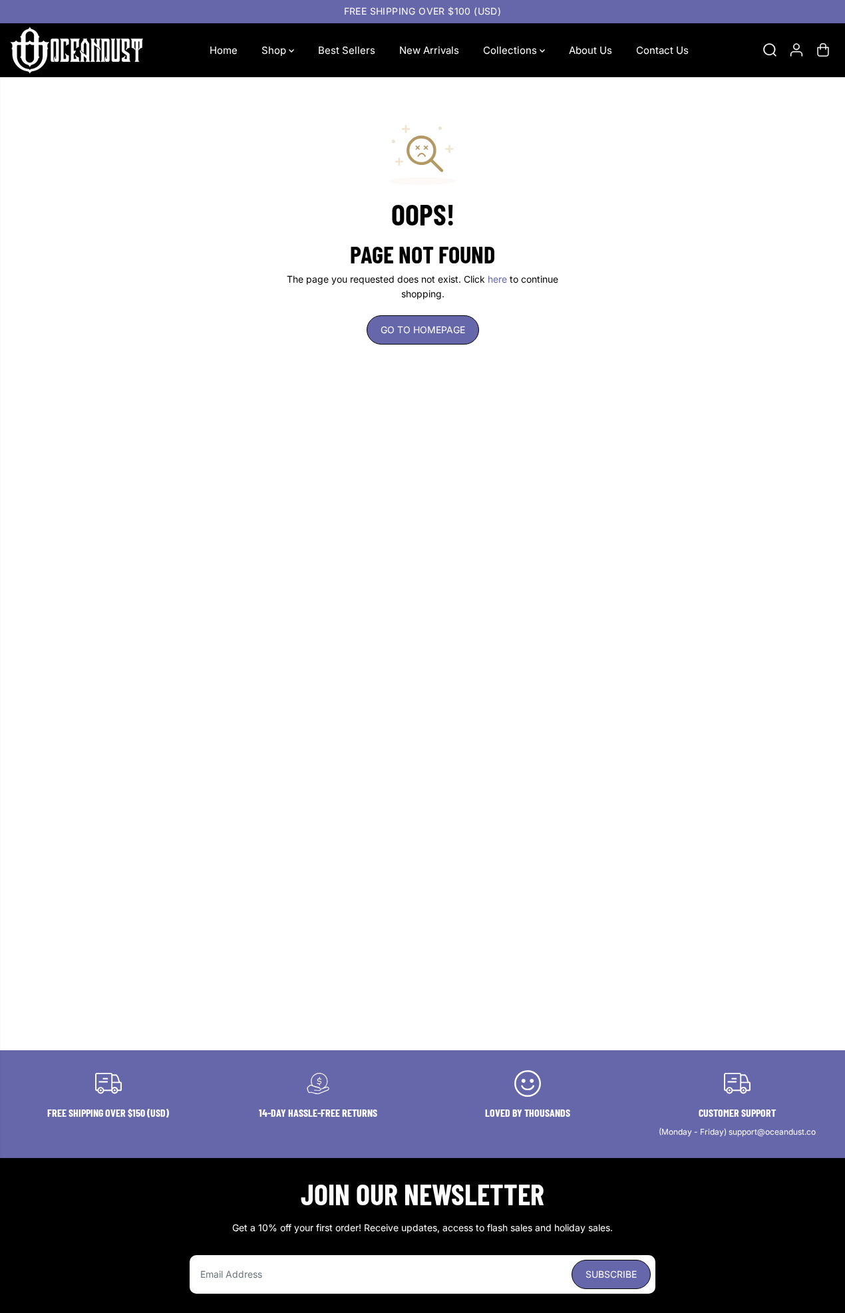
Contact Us (662, 49)
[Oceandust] (76, 50)
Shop (275, 49)
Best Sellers (346, 49)
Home (224, 49)
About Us (590, 49)
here (497, 279)
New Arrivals (429, 49)
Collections (511, 49)
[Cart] (823, 50)
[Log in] (796, 50)
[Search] (770, 50)
